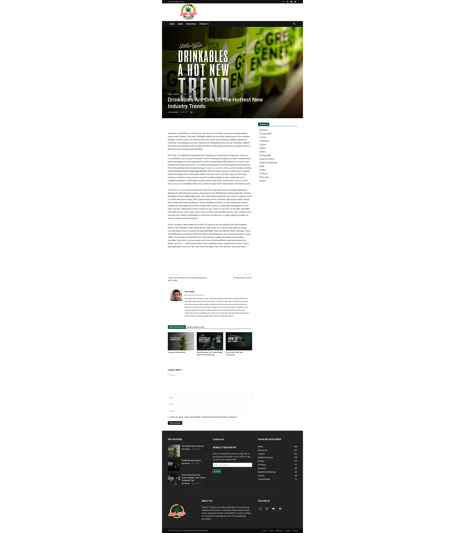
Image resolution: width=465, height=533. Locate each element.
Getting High (265, 155)
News (180, 24)
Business (176, 94)
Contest (263, 137)
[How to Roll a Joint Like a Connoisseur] (239, 341)
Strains (262, 180)
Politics (262, 170)
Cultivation (264, 140)
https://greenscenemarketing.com (194, 295)
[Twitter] (291, 1)
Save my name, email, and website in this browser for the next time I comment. (203, 417)
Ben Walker (174, 112)
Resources (191, 24)
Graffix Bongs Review (191, 460)
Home (172, 24)
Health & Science (266, 159)
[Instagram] (287, 1)
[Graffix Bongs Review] (174, 465)
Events (262, 151)
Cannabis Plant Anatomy (176, 352)
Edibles (190, 94)
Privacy (294, 531)
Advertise (279, 531)
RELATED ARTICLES (176, 327)
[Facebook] (283, 1)
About (271, 531)
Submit (217, 471)
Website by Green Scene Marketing (196, 530)
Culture (262, 144)
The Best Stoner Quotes (242, 278)
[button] (294, 24)
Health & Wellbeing (268, 162)
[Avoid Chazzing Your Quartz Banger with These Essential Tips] (210, 341)
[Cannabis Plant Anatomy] (181, 341)
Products (204, 24)
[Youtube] (295, 1)
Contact (287, 531)
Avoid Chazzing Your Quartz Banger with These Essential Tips (193, 478)
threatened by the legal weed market (189, 171)
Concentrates (265, 133)
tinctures (209, 231)
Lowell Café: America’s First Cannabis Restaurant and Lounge (187, 279)
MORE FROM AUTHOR (195, 327)
